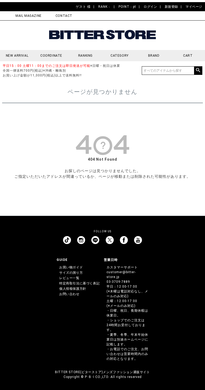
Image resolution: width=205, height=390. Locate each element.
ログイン (150, 7)
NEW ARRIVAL (17, 55)
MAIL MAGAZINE (28, 16)
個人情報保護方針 (72, 289)
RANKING (85, 55)
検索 (198, 71)
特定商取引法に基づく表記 (79, 283)
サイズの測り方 (71, 273)
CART (187, 55)
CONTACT (64, 16)
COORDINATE (51, 55)
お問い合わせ (69, 294)
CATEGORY (120, 55)
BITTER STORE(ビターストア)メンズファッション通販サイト (102, 372)
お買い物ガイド (71, 267)
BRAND (154, 55)
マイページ (194, 7)
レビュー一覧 (69, 278)
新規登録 (171, 7)
